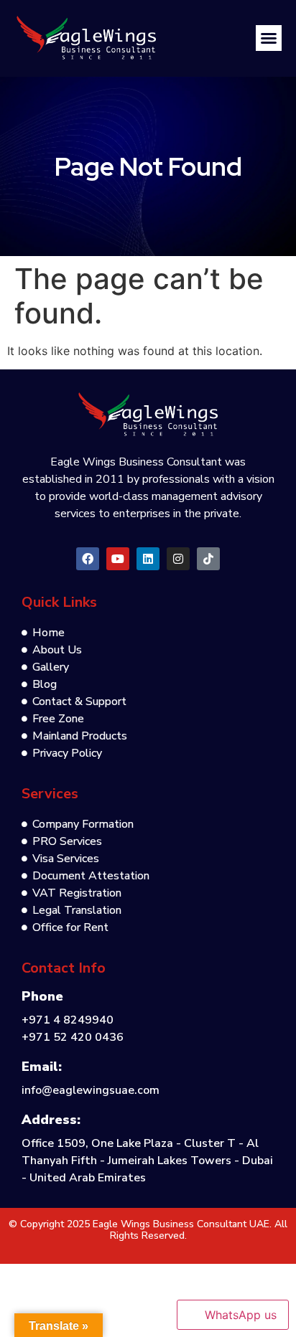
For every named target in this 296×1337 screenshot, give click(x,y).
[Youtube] (117, 558)
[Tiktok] (208, 558)
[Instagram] (178, 558)
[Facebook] (87, 558)
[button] (269, 38)
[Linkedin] (148, 558)
